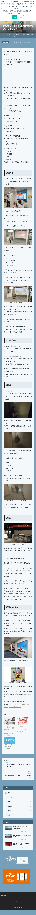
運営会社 (18, 901)
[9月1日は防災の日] (9, 740)
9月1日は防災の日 (9, 744)
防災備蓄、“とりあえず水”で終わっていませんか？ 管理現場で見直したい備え (9, 728)
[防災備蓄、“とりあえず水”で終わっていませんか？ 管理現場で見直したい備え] (9, 720)
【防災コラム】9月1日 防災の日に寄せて (22, 726)
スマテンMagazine (18, 907)
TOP (3, 35)
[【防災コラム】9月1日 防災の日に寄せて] (22, 720)
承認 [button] (15, 17)
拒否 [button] (21, 17)
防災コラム (8, 35)
